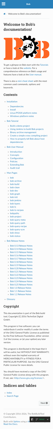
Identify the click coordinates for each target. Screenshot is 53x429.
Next (43, 403)
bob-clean (15, 187)
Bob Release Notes (15, 241)
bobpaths (14, 213)
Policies (13, 162)
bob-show (15, 233)
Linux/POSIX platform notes (23, 113)
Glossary (11, 299)
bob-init (14, 197)
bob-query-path (17, 223)
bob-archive (15, 181)
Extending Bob (17, 165)
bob (12, 178)
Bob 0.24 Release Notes (21, 281)
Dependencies (17, 106)
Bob (28, 4)
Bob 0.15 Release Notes (21, 252)
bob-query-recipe (18, 226)
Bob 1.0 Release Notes (20, 288)
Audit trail (15, 168)
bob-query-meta (18, 220)
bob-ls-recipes (17, 210)
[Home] (5, 14)
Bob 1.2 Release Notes (20, 294)
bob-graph (15, 194)
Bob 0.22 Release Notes (21, 275)
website (27, 68)
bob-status (15, 236)
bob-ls (13, 207)
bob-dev (14, 191)
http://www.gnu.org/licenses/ (29, 378)
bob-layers (15, 204)
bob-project (15, 217)
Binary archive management (23, 132)
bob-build (14, 184)
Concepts (14, 155)
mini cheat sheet (25, 81)
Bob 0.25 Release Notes (21, 285)
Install (13, 110)
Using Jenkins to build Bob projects (27, 129)
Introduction (16, 152)
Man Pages (12, 173)
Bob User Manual (15, 147)
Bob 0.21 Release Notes (21, 272)
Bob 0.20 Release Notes (21, 268)
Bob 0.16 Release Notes (21, 255)
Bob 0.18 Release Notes (21, 262)
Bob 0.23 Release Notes (21, 278)
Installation (12, 102)
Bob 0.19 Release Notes (21, 265)
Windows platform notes (22, 116)
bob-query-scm (17, 230)
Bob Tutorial (12, 121)
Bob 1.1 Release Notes (20, 291)
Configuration (16, 158)
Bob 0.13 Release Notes (21, 246)
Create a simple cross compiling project (28, 136)
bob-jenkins (15, 200)
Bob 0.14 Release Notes (21, 249)
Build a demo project (20, 126)
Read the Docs (10, 424)
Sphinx (16, 421)
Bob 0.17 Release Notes (21, 259)
